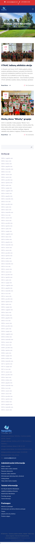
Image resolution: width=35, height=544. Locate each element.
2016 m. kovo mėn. (6, 388)
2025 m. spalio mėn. (6, 185)
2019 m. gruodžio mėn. (7, 326)
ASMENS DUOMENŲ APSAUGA (9, 491)
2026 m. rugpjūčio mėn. (7, 158)
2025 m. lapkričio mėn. (7, 182)
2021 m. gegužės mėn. (7, 288)
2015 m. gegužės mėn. (7, 404)
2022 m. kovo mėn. (6, 266)
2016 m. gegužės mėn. (7, 382)
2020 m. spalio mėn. (6, 304)
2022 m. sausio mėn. (6, 272)
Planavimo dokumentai (7, 471)
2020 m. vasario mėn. (6, 323)
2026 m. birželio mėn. (6, 163)
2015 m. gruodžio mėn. (7, 396)
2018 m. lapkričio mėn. (7, 350)
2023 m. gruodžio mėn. (7, 223)
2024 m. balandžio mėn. (7, 212)
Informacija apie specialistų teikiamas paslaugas (13, 509)
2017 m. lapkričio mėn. (7, 363)
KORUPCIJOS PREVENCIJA (8, 493)
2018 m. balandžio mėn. (7, 361)
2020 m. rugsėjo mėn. (6, 307)
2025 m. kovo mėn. (6, 201)
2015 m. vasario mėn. (6, 409)
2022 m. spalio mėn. (6, 258)
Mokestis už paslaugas (7, 506)
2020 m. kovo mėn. (6, 320)
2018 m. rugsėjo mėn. (6, 355)
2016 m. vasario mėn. (6, 391)
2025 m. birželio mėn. (6, 193)
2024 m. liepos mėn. (6, 209)
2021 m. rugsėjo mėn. (6, 282)
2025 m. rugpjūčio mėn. (7, 190)
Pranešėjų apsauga (6, 496)
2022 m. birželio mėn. (6, 261)
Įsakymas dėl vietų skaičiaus (8, 514)
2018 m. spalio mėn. (6, 353)
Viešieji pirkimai (5, 478)
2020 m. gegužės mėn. (7, 318)
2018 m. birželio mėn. (6, 358)
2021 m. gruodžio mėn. (7, 274)
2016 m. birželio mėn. (6, 380)
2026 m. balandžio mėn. (7, 169)
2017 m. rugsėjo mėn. (6, 366)
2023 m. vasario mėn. (6, 247)
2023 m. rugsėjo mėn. (6, 231)
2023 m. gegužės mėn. (7, 242)
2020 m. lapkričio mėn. (7, 301)
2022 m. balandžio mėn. (7, 263)
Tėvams (3, 511)
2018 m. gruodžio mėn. (7, 347)
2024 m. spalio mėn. (6, 207)
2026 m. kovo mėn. (6, 171)
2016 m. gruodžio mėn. (7, 374)
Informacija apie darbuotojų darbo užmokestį (12, 476)
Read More (4, 85)
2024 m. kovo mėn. (6, 215)
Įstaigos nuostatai (5, 466)
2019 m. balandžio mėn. (7, 339)
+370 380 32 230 (25, 2)
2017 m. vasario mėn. (6, 372)
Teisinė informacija (6, 498)
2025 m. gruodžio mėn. (7, 180)
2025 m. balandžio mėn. (7, 199)
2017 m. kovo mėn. (6, 369)
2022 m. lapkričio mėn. (7, 255)
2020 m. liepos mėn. (6, 312)
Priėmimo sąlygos (5, 516)
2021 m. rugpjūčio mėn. (7, 285)
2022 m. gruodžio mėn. (7, 253)
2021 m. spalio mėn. (6, 280)
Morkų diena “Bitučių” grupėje (16, 119)
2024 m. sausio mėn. (6, 220)
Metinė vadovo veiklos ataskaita (9, 468)
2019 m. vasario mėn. (6, 342)
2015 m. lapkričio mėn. (7, 399)
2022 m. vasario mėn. (6, 269)
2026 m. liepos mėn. (6, 161)
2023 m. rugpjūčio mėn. (7, 234)
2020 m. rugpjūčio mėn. (7, 309)
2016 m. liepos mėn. (6, 377)
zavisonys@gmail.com (12, 2)
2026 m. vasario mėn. (6, 174)
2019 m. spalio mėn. (6, 328)
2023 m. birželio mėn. (6, 239)
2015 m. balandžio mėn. (7, 407)
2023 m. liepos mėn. (6, 236)
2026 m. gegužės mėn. (7, 166)
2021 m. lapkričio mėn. (7, 277)
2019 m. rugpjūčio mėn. (7, 334)
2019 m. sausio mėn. (6, 345)
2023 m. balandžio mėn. (7, 244)
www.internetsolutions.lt (17, 540)
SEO (19, 538)
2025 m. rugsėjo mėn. (6, 188)
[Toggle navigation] (33, 9)
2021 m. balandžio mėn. (7, 290)
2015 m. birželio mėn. (6, 401)
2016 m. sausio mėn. (6, 393)
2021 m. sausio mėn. (6, 296)
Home (9, 26)
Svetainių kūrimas (25, 538)
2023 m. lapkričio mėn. (7, 226)
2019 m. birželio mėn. (6, 336)
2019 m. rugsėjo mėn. (6, 331)
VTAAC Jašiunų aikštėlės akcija (16, 65)
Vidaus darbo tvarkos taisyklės (9, 481)
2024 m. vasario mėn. (6, 217)
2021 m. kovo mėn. (6, 293)
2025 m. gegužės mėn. (7, 196)
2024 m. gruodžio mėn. (7, 204)
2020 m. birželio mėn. (6, 315)
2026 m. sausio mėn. (6, 177)
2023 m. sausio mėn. (6, 250)
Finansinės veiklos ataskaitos (8, 473)
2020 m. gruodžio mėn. (7, 299)
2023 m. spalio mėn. (6, 228)
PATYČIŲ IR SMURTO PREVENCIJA (10, 489)
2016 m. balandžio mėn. (7, 385)
